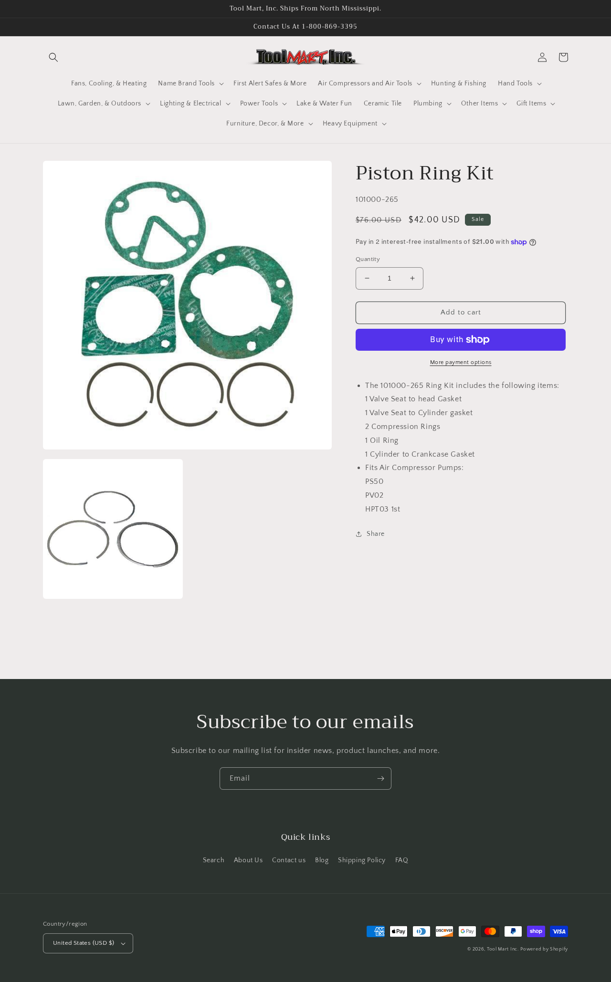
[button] (53, 57)
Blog (321, 860)
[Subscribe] (380, 778)
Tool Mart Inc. (503, 949)
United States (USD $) (83, 943)
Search (214, 860)
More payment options (461, 362)
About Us (248, 860)
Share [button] (376, 534)
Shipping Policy (362, 860)
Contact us (289, 860)
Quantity (368, 259)
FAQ (402, 860)
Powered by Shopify (544, 949)
